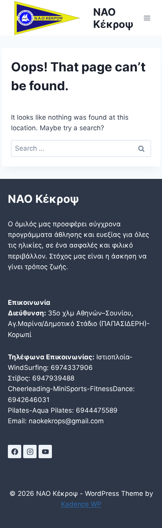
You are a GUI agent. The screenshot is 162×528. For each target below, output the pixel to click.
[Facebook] (14, 451)
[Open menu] (147, 18)
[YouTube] (45, 451)
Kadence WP (81, 504)
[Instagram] (30, 451)
